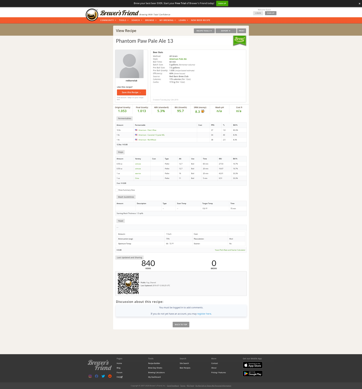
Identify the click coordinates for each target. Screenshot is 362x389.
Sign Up (222, 3)
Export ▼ (226, 30)
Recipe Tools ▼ (204, 30)
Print (241, 30)
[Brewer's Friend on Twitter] (103, 377)
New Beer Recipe (200, 20)
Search (136, 20)
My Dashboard (154, 377)
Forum (119, 372)
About (213, 368)
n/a (239, 110)
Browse (149, 20)
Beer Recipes (185, 368)
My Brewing (167, 20)
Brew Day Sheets (155, 368)
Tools (122, 20)
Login (258, 13)
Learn (182, 20)
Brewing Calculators (156, 372)
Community (107, 20)
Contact (214, 363)
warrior (138, 173)
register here (204, 313)
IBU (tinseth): (181, 107)
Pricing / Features (218, 372)
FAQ (119, 377)
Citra (137, 178)
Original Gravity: (123, 107)
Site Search (184, 363)
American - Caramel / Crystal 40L (152, 135)
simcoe (138, 164)
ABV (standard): (161, 107)
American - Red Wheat (147, 140)
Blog (118, 368)
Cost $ (239, 107)
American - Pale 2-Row (147, 130)
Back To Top (181, 324)
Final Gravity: (142, 107)
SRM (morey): (200, 107)
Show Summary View (126, 190)
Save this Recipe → (131, 92)
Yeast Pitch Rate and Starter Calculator (230, 250)
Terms (182, 385)
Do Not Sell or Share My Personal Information (213, 385)
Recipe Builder (154, 363)
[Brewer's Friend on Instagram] (90, 377)
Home (119, 363)
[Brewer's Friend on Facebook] (96, 377)
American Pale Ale (178, 59)
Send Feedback (173, 385)
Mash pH (219, 107)
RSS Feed (190, 385)
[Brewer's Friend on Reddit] (110, 377)
